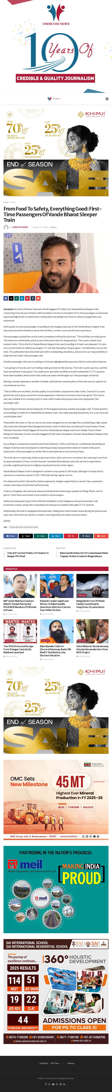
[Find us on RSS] (64, 1084)
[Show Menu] (107, 99)
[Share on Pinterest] (27, 298)
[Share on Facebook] (6, 298)
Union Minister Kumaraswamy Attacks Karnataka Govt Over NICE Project (92, 649)
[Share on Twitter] (11, 298)
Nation (13, 202)
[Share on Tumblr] (32, 298)
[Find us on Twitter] (49, 1084)
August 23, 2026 (11, 614)
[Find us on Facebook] (46, 1084)
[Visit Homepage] (54, 99)
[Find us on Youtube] (53, 1084)
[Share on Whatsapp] (16, 298)
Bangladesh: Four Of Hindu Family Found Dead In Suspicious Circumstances (90, 604)
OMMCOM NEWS (20, 227)
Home (6, 202)
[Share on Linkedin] (22, 298)
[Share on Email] (38, 298)
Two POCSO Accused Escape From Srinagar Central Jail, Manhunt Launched (19, 649)
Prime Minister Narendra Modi (24, 527)
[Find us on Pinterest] (61, 1084)
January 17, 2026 (40, 227)
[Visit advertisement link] (56, 46)
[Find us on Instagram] (57, 1084)
